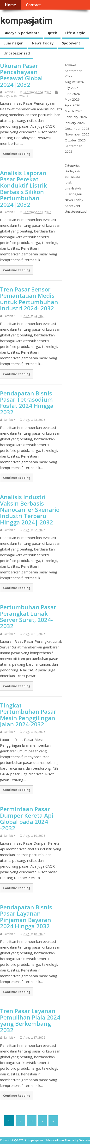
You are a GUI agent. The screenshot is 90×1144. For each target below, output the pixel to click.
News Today (43, 43)
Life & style (75, 32)
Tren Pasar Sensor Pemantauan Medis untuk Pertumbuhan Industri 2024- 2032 (29, 298)
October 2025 (75, 140)
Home (10, 4)
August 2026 (74, 82)
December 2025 (77, 128)
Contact (33, 4)
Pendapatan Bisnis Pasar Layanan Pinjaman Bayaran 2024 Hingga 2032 (26, 916)
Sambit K (9, 92)
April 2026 (72, 105)
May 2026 (72, 99)
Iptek (52, 32)
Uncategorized (17, 53)
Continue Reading (16, 154)
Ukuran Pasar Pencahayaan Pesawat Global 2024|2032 (21, 75)
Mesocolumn (55, 1140)
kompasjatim (26, 20)
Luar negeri (14, 43)
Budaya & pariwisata (22, 32)
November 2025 (77, 134)
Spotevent (71, 43)
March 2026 (74, 111)
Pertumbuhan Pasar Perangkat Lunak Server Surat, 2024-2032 (28, 616)
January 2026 (75, 123)
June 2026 (72, 94)
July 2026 (71, 88)
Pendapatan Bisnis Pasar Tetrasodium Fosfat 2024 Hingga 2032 (27, 402)
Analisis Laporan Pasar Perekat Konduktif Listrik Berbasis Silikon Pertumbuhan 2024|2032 (23, 188)
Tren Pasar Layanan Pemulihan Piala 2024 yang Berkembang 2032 (30, 1020)
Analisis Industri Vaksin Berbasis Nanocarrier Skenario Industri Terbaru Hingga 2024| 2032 (30, 509)
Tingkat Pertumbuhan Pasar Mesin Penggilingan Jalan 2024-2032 (28, 714)
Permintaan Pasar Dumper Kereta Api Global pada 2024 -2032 (26, 818)
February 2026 (76, 117)
